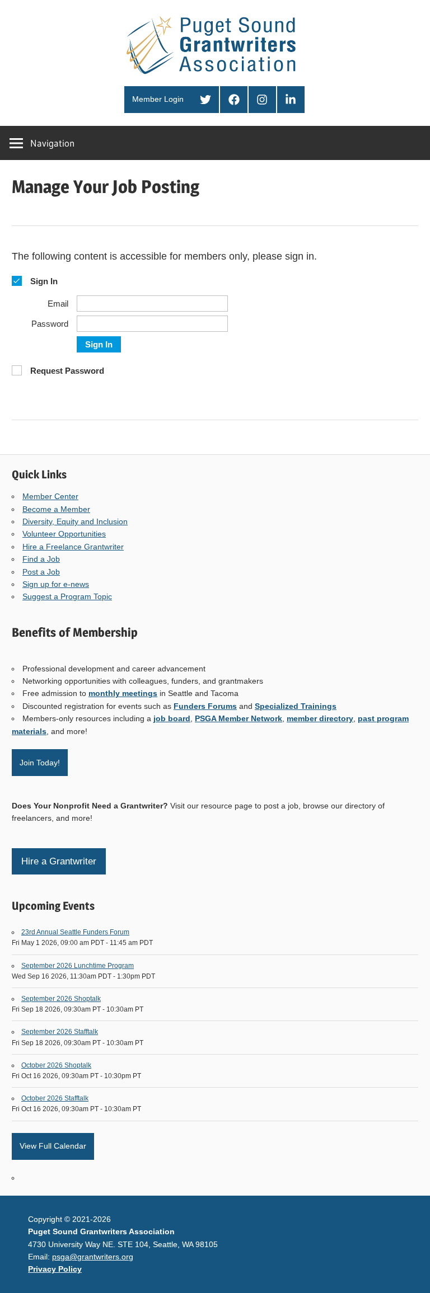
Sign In (99, 344)
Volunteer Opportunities (64, 533)
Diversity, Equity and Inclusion (75, 521)
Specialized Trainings (295, 706)
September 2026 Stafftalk (59, 1032)
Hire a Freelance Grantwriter (73, 546)
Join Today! (40, 762)
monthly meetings (122, 693)
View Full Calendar (53, 1145)
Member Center (50, 496)
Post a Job (41, 571)
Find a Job (41, 558)
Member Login (158, 99)
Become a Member (56, 509)
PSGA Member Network (238, 718)
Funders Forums (205, 706)
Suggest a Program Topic (67, 596)
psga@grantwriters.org (92, 1256)
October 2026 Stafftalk (54, 1098)
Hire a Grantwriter (58, 861)
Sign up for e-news (55, 584)
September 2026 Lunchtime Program (77, 966)
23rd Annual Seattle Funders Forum (75, 932)
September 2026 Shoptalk (61, 999)
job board (171, 718)
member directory (320, 718)
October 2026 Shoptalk (56, 1065)
